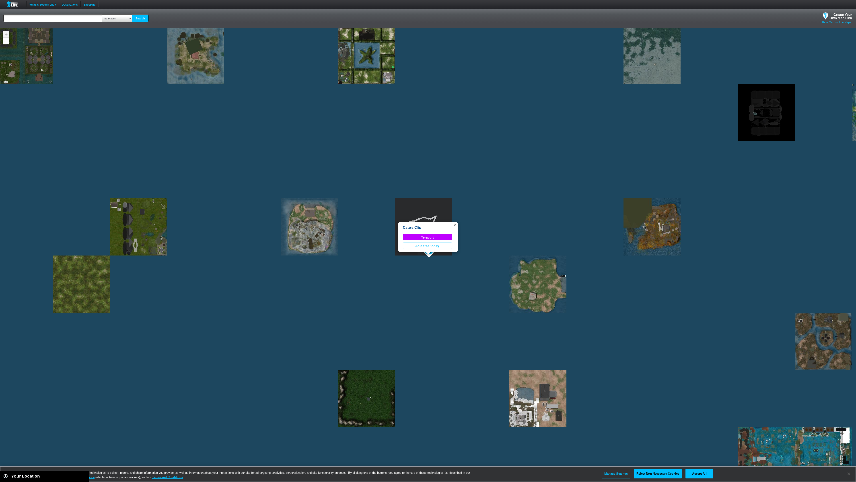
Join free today (427, 246)
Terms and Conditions (167, 477)
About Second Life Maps (836, 22)
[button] (455, 224)
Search (140, 18)
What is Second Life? (42, 4)
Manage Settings (616, 473)
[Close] (849, 474)
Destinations (70, 4)
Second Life (14, 4)
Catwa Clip (412, 227)
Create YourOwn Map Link (840, 16)
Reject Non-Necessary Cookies (657, 473)
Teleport (427, 237)
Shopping (89, 4)
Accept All (699, 473)
